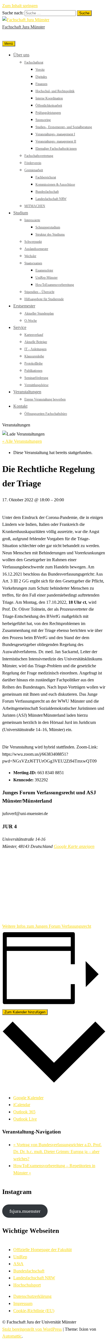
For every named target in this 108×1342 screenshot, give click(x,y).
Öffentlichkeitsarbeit (48, 105)
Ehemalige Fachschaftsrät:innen (56, 149)
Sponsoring (43, 120)
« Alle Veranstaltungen (22, 441)
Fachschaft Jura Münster (23, 27)
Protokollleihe (33, 363)
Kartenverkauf (33, 335)
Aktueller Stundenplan (39, 313)
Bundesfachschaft (47, 192)
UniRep (20, 1256)
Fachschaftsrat (33, 62)
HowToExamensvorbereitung (54, 285)
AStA (18, 1263)
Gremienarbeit (33, 170)
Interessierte (32, 220)
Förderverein (32, 163)
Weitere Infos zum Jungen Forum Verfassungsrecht (46, 926)
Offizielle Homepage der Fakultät (42, 1249)
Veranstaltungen (27, 391)
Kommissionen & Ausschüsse (55, 184)
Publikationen (33, 371)
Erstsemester (24, 306)
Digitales (41, 77)
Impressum (22, 1303)
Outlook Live (25, 1119)
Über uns (21, 54)
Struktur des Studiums (50, 234)
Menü (8, 44)
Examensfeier (44, 270)
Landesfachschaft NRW (50, 199)
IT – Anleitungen (35, 349)
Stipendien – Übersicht (39, 292)
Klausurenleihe (34, 356)
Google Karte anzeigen (74, 846)
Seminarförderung (36, 378)
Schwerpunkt (33, 242)
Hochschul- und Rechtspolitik (54, 91)
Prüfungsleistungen (48, 113)
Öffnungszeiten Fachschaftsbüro (45, 414)
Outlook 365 (24, 1111)
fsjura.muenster (24, 1211)
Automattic (12, 1336)
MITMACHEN (34, 206)
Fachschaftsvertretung (38, 156)
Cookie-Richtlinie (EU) (33, 1310)
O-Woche (30, 321)
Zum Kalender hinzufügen (24, 1012)
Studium (20, 212)
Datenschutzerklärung (32, 1296)
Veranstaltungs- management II (55, 141)
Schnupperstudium (47, 227)
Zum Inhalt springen (20, 5)
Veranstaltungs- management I (55, 134)
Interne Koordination (49, 98)
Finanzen (41, 84)
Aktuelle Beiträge (35, 342)
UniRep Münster (46, 278)
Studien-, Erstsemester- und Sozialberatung (63, 127)
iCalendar (21, 1104)
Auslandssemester (36, 249)
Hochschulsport (27, 1285)
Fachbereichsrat (45, 177)
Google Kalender (28, 1097)
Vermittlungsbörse (36, 385)
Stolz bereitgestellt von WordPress (32, 1329)
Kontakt (20, 406)
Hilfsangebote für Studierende (44, 299)
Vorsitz (40, 70)
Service (19, 327)
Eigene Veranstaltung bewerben (45, 399)
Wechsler (30, 256)
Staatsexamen (33, 263)
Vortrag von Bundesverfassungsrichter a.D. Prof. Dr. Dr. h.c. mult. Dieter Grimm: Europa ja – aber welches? (57, 1151)
